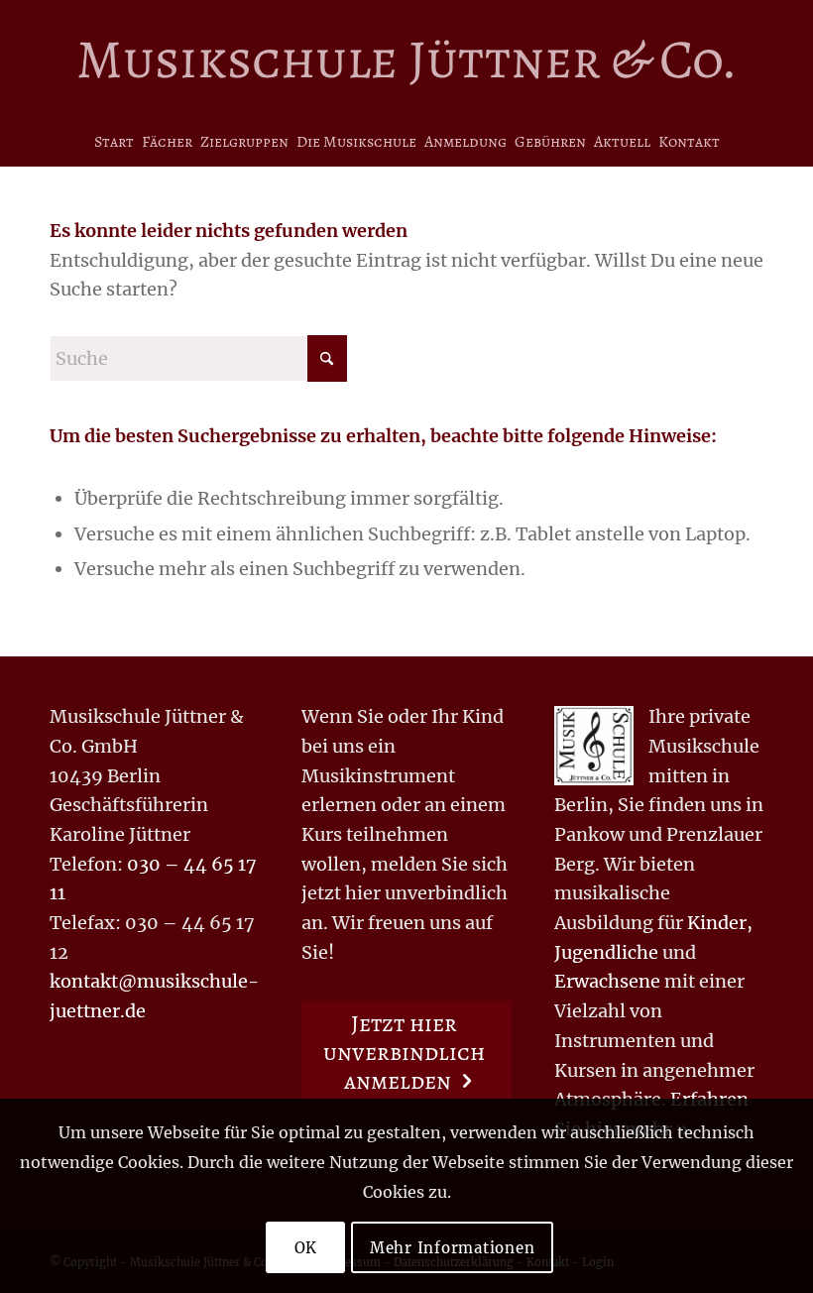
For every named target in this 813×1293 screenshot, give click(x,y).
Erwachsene (607, 981)
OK (306, 1247)
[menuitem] (114, 142)
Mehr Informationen (452, 1247)
